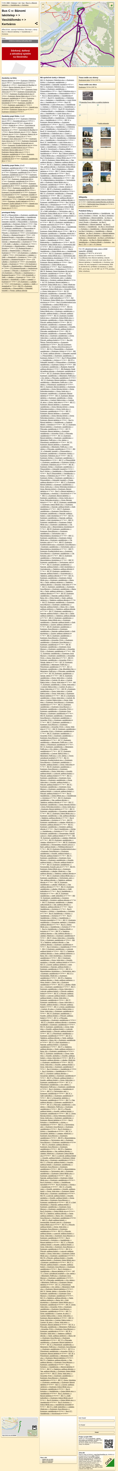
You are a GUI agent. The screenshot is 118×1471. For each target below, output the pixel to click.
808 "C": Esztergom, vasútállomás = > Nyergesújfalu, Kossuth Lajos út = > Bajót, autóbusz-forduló (57, 834)
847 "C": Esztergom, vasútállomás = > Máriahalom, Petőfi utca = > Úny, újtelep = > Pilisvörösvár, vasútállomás (56, 742)
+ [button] (43, 4)
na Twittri (96, 1440)
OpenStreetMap (83, 66)
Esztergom (82, 87)
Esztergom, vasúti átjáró (16, 105)
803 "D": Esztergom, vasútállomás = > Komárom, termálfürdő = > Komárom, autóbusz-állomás (57, 898)
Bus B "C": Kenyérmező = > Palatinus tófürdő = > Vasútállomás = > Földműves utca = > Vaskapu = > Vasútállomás (56, 151)
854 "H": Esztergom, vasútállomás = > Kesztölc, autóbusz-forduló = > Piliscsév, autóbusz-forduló (56, 1016)
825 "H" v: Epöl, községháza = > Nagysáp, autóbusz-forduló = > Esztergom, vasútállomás (55, 1045)
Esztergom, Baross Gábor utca (18, 96)
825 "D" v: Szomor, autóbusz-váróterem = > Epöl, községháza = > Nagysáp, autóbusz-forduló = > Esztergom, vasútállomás (56, 967)
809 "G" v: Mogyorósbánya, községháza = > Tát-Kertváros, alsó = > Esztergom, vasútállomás (58, 971)
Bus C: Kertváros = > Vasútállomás (60, 1089)
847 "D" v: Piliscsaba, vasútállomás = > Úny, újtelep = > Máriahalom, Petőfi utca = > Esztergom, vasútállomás (58, 1107)
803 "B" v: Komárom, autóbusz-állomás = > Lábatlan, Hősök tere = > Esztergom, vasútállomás (57, 1060)
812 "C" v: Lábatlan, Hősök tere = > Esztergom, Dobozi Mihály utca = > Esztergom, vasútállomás (57, 207)
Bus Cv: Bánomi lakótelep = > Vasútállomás (56, 95)
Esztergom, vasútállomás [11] (11, 174)
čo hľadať (82, 1425)
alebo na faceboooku (47, 1460)
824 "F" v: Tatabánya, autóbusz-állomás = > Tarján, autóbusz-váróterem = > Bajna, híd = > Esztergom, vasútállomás (57, 1049)
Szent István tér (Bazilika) (26, 85)
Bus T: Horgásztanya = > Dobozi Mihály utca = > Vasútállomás (56, 265)
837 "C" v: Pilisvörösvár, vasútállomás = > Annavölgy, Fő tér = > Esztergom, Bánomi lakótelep (57, 1351)
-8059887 (89, 251)
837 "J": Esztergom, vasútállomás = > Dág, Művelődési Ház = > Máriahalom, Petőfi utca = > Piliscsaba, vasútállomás (58, 669)
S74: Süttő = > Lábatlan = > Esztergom (15, 244)
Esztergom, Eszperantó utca (27, 92)
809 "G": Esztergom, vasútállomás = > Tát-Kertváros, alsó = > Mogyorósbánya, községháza (56, 558)
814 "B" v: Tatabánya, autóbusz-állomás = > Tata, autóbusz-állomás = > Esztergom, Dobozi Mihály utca (57, 167)
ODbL (93, 1456)
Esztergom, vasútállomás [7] (19, 172)
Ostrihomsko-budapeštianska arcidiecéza (100, 202)
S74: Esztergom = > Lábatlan (27, 282)
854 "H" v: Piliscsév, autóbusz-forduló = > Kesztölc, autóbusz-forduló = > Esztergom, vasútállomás (57, 1111)
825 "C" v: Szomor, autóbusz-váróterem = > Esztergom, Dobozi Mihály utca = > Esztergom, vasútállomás (57, 1387)
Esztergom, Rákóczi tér (9, 89)
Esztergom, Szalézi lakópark (11, 107)
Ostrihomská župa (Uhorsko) (96, 204)
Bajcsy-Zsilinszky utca (16, 87)
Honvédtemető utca (19, 83)
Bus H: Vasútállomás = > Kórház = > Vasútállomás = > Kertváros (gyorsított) (56, 918)
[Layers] (111, 5)
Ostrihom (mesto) (84, 206)
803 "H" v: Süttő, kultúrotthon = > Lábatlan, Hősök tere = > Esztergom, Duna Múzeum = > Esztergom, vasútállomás (57, 1409)
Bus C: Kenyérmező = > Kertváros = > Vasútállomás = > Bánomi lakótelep (56, 1240)
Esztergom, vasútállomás (10, 98)
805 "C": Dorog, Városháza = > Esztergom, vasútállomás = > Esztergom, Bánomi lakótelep (58, 1382)
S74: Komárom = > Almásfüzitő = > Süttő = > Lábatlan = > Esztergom (19, 279)
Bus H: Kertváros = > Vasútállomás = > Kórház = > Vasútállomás (56, 1122)
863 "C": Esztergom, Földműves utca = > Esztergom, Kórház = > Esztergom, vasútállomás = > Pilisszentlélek (57, 89)
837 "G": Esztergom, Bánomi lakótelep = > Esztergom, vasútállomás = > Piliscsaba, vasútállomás (58, 427)
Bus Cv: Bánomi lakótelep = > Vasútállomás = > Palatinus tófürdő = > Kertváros (57, 422)
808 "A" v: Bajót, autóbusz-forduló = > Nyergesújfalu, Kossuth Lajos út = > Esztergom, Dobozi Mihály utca (55, 1222)
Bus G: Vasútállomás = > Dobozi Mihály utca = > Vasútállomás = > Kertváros (58, 796)
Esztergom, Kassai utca (18, 109)
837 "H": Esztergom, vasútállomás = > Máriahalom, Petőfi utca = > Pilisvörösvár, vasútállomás (56, 665)
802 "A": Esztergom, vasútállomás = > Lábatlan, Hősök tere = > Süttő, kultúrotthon (57, 889)
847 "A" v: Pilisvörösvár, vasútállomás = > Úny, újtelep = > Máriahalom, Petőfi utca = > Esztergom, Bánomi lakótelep (57, 1287)
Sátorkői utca (33, 107)
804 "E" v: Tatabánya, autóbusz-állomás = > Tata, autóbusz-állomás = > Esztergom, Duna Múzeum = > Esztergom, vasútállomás (57, 1362)
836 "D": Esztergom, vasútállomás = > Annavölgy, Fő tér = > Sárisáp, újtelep (56, 660)
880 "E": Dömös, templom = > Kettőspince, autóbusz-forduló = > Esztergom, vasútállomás (58, 216)
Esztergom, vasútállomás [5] (11, 183)
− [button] (43, 7)
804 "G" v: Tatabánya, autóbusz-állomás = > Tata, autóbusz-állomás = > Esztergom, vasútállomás (57, 942)
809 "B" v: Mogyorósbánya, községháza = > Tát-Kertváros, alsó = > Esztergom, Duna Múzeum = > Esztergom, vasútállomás (58, 1140)
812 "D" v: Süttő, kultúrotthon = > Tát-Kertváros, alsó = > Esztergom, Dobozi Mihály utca (57, 211)
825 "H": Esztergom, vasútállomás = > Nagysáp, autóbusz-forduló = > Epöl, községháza (57, 518)
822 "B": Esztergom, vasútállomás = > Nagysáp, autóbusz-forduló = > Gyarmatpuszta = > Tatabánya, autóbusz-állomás (56, 573)
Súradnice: (82, 253)
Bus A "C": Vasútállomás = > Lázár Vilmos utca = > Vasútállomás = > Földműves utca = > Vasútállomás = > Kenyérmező (58, 127)
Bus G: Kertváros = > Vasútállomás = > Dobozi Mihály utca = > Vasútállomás (58, 1391)
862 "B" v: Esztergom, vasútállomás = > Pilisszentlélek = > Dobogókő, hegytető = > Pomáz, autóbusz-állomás (17, 288)
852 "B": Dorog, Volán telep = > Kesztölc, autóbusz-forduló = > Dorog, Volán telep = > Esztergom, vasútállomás (57, 1065)
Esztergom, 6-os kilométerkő (11, 192)
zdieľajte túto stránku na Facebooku (90, 1439)
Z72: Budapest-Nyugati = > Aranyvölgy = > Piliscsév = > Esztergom (18, 237)
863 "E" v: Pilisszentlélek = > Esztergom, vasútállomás (19, 215)
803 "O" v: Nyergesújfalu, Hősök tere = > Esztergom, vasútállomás (56, 976)
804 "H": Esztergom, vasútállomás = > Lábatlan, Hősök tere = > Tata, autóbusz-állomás (55, 885)
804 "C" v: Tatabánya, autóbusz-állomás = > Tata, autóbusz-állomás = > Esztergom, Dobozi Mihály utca (57, 1371)
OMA (8, 3)
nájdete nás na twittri (47, 1459)
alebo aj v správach (47, 1462)
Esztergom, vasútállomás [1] (17, 181)
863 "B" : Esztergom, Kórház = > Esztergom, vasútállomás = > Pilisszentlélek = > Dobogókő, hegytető (57, 467)
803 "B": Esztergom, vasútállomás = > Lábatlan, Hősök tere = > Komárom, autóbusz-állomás (57, 822)
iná (19, 3)
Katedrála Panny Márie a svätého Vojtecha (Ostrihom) (96, 199)
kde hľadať (82, 1418)
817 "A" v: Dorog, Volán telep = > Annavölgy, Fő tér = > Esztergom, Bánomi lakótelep (58, 260)
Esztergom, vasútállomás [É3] (17, 190)
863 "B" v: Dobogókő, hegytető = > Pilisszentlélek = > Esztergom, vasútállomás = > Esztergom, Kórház (58, 362)
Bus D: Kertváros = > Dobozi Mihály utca (53, 1211)
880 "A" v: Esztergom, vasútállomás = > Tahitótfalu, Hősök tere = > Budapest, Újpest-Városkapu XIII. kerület (58, 233)
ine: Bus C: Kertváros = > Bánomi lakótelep (100, 233)
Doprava (14, 3)
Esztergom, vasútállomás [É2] (22, 188)
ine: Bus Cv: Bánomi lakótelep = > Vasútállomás (94, 213)
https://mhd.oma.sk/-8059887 (107, 66)
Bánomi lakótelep (7, 80)
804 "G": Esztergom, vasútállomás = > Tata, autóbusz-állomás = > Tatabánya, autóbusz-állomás (55, 800)
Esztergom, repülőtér (25, 103)
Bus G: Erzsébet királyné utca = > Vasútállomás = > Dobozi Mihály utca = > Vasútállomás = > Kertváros (58, 305)
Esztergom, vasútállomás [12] (11, 168)
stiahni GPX (83, 255)
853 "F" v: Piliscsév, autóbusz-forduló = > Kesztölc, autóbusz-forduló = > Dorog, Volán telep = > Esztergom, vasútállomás (57, 1080)
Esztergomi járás (84, 80)
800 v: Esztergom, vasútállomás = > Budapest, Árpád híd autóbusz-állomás (58, 367)
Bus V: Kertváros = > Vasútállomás (58, 947)
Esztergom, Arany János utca (11, 139)
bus (23, 3)
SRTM (97, 1466)
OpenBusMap (94, 66)
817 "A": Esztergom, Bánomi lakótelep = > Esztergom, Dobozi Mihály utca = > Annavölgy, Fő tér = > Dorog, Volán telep (58, 289)
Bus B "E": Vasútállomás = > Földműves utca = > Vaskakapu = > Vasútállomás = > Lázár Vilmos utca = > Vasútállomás (58, 100)
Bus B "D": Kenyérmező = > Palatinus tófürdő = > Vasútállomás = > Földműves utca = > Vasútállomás (58, 118)
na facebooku (91, 1438)
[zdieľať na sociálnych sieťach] (36, 23)
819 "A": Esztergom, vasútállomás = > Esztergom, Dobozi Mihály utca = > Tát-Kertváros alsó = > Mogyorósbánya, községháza (57, 256)
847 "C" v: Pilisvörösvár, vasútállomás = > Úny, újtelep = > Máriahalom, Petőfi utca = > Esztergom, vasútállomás (57, 1085)
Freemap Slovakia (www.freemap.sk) (89, 1458)
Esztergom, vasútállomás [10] (21, 179)
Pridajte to (88, 1467)
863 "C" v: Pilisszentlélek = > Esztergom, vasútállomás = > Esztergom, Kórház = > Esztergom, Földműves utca (58, 462)
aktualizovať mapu (91, 249)
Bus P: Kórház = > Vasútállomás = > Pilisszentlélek (57, 471)
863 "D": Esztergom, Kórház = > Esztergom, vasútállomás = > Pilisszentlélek (57, 458)
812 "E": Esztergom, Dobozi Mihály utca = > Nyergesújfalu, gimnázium (58, 300)
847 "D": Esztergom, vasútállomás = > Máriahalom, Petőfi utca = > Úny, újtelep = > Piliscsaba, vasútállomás (56, 749)
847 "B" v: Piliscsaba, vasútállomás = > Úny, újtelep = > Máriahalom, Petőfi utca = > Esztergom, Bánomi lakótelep (57, 1282)
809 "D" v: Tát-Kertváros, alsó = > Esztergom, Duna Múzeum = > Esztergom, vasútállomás (57, 1127)
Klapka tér (5, 85)
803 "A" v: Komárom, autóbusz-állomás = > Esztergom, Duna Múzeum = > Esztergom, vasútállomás (55, 1147)
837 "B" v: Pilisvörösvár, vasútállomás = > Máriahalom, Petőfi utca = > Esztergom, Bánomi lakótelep (57, 1356)
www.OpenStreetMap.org (100, 1454)
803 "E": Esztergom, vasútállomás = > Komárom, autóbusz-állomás (56, 827)
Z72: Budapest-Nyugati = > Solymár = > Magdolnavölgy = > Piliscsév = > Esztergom (17, 251)
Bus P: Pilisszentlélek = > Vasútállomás (23, 217)
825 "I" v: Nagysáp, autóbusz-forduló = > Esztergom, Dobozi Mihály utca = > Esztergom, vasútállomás (56, 1178)
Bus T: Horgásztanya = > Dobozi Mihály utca (54, 158)
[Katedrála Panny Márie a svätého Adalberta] (94, 102)
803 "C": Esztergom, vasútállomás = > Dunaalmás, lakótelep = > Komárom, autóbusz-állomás (58, 922)
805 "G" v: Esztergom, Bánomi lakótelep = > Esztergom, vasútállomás (55, 122)
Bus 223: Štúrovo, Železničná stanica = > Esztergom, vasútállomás (56, 342)
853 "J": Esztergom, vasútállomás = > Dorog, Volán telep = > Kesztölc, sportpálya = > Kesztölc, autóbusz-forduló (56, 960)
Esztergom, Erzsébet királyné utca (21, 94)
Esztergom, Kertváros (9, 112)
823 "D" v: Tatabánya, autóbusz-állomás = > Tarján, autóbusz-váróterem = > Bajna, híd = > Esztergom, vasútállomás (57, 1038)
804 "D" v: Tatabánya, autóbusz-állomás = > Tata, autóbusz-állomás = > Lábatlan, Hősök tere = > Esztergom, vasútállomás (56, 934)
